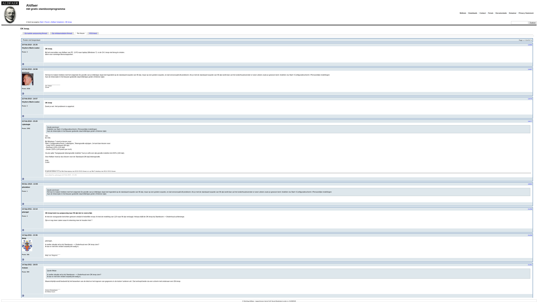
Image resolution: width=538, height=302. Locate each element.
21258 (530, 209)
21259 (530, 235)
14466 (530, 45)
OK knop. (68, 22)
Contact (483, 13)
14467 (530, 69)
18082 (530, 184)
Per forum (80, 33)
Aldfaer (32, 5)
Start (41, 22)
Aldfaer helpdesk (57, 22)
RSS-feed (93, 33)
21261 (530, 265)
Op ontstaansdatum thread (62, 33)
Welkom (463, 13)
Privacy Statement (526, 13)
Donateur (512, 13)
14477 (530, 121)
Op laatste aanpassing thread (36, 33)
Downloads (472, 13)
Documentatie (501, 13)
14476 (530, 99)
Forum (490, 13)
